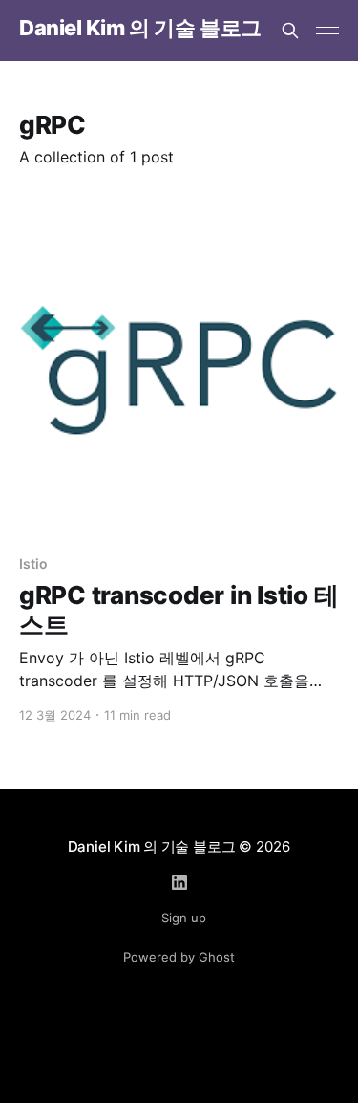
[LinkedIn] (179, 882)
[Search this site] (290, 30)
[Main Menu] (327, 30)
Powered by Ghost (179, 956)
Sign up (183, 917)
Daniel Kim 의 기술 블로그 (140, 28)
